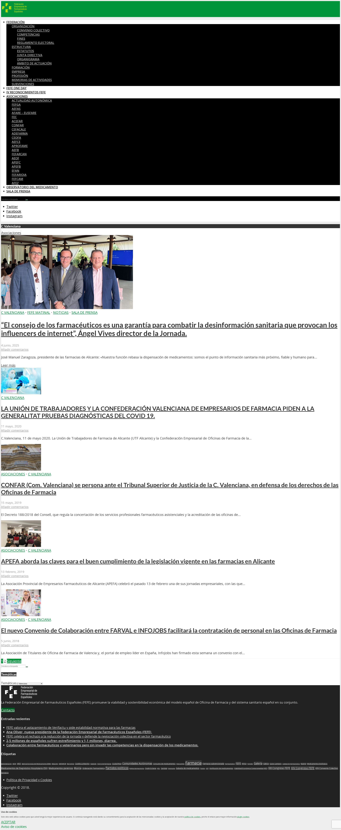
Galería (258, 763)
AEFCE (16, 142)
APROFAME (20, 146)
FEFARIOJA (19, 175)
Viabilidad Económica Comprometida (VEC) (250, 768)
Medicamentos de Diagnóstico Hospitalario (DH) (24, 768)
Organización (23, 26)
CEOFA (16, 137)
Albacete (55, 764)
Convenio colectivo (33, 30)
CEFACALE (19, 129)
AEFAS (16, 109)
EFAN (15, 171)
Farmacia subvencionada (213, 763)
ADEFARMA (20, 133)
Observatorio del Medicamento (32, 187)
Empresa (18, 71)
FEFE (238, 763)
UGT (207, 768)
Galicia (266, 763)
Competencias (28, 34)
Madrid (303, 764)
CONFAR (18, 125)
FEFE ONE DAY (16, 88)
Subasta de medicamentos (187, 768)
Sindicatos (171, 768)
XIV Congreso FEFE (302, 768)
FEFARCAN (19, 154)
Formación (21, 67)
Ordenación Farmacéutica (93, 768)
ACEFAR (17, 121)
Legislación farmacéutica (291, 764)
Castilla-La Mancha (82, 764)
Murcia (78, 768)
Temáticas (8, 683)
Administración (6, 764)
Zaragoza (5, 773)
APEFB (16, 166)
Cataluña (93, 764)
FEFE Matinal (38, 312)
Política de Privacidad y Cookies (29, 780)
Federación (15, 22)
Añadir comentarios (15, 349)
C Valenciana (12, 312)
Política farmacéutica (136, 768)
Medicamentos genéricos (60, 768)
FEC (14, 117)
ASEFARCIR (62, 764)
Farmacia (193, 763)
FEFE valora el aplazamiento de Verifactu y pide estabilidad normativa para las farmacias (70, 727)
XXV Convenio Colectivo (326, 768)
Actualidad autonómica (32, 100)
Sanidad (164, 768)
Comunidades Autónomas (137, 763)
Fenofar (250, 764)
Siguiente (14, 661)
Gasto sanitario (276, 764)
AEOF (15, 158)
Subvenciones (23, 84)
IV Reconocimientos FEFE (26, 92)
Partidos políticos (117, 768)
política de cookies (192, 816)
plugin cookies (243, 816)
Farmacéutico (230, 764)
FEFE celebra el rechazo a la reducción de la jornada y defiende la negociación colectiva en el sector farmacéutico (88, 736)
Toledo (202, 768)
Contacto (8, 710)
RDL (158, 768)
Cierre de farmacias (104, 764)
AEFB (15, 150)
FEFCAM (17, 179)
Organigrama (28, 59)
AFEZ (15, 183)
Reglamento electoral (35, 43)
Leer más (8, 365)
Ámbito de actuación (34, 63)
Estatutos (25, 51)
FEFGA (16, 104)
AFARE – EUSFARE (24, 113)
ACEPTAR (8, 822)
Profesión (20, 76)
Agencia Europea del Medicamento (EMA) (36, 764)
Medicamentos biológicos (317, 764)
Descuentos (180, 764)
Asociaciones (17, 96)
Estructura (21, 47)
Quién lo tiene (150, 768)
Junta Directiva (29, 55)
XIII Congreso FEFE (279, 768)
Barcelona (70, 764)
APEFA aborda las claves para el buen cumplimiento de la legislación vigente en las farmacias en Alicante (138, 561)
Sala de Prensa (18, 191)
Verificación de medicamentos (221, 768)
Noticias (60, 312)
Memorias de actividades (32, 80)
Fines (21, 38)
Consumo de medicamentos (164, 764)
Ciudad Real (116, 764)
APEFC (16, 162)
